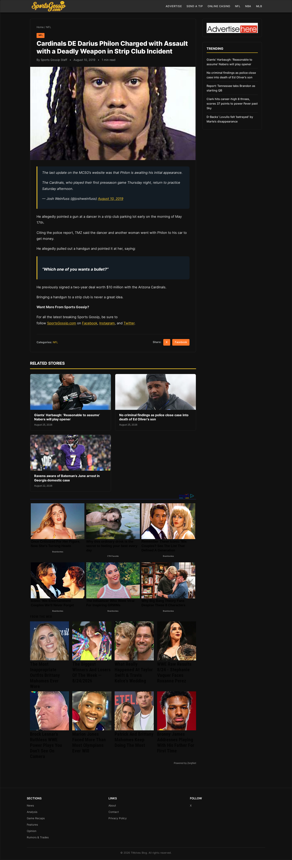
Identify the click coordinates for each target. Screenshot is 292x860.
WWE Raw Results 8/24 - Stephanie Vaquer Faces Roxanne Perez (174, 672)
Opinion (31, 831)
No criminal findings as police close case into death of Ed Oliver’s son (154, 417)
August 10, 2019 (110, 199)
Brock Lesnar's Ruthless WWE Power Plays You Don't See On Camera (46, 745)
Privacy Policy (117, 818)
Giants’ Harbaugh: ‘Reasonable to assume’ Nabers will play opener (67, 417)
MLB (259, 6)
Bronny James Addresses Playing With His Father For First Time (175, 742)
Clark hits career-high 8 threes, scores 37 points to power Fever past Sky (232, 103)
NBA (248, 6)
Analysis (32, 811)
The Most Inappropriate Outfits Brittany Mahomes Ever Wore (45, 675)
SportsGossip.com (61, 323)
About (112, 805)
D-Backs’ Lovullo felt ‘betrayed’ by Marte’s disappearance (230, 119)
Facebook (89, 323)
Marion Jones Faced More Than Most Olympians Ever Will (89, 742)
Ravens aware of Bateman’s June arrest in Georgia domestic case (67, 478)
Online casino (219, 6)
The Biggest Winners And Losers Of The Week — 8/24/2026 (91, 672)
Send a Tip (195, 6)
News (30, 805)
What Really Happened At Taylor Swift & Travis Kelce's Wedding (134, 672)
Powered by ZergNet (185, 763)
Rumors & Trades (38, 837)
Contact (113, 811)
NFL (238, 6)
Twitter (129, 323)
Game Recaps (36, 818)
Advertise (174, 6)
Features (32, 824)
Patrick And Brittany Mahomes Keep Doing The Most (134, 739)
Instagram (107, 323)
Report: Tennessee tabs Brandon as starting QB (231, 88)
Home (40, 27)
